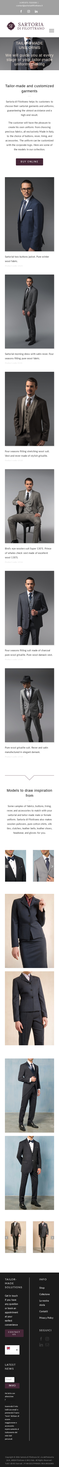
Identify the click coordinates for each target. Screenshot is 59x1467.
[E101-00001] (29, 276)
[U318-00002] (29, 669)
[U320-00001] (29, 373)
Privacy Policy (46, 1318)
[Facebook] (21, 11)
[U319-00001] (29, 572)
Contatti (43, 1311)
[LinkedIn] (36, 11)
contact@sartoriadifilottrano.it (29, 6)
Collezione (44, 1294)
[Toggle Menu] (52, 30)
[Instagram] (28, 11)
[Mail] (47, 1345)
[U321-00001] (29, 178)
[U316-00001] (29, 470)
